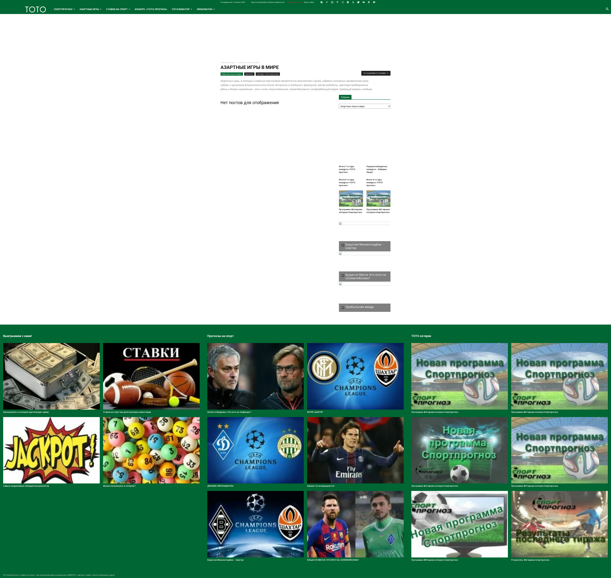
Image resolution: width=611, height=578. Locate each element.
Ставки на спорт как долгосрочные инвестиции (127, 412)
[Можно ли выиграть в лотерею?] (151, 450)
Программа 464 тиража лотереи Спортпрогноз (434, 412)
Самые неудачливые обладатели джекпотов (26, 486)
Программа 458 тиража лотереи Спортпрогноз (434, 560)
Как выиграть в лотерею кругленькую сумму (26, 412)
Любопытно (204, 9)
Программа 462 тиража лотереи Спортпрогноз (434, 486)
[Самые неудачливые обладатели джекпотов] (51, 450)
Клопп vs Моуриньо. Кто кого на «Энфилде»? (229, 412)
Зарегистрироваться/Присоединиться (267, 2)
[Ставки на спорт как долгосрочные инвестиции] (151, 376)
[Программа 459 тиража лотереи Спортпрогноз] (559, 450)
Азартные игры (294, 2)
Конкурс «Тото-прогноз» (151, 9)
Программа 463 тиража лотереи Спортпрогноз (534, 412)
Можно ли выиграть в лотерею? (119, 486)
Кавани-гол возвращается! (320, 486)
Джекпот (249, 74)
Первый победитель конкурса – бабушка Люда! (376, 169)
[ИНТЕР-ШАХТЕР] (355, 376)
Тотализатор (181, 9)
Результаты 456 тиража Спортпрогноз (530, 560)
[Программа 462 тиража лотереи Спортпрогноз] (459, 450)
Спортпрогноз (63, 9)
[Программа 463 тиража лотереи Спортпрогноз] (378, 198)
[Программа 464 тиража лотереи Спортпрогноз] (351, 198)
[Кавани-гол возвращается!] (355, 450)
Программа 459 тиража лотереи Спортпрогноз (534, 486)
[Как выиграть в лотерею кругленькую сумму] (51, 376)
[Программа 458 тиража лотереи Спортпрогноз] (459, 524)
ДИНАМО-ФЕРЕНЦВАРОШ (220, 486)
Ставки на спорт (117, 9)
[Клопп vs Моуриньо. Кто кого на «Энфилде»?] (255, 376)
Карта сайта (309, 2)
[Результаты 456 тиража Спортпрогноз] (559, 524)
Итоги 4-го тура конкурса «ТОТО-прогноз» (374, 182)
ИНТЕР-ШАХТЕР (315, 412)
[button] (607, 9)
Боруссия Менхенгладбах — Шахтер (225, 560)
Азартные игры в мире (232, 74)
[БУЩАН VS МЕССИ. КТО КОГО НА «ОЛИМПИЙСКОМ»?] (355, 524)
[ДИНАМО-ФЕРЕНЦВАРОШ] (255, 450)
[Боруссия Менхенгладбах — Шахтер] (255, 524)
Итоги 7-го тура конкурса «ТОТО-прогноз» (347, 169)
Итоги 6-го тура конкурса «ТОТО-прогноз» (347, 182)
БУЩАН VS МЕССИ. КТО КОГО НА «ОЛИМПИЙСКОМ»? (333, 560)
